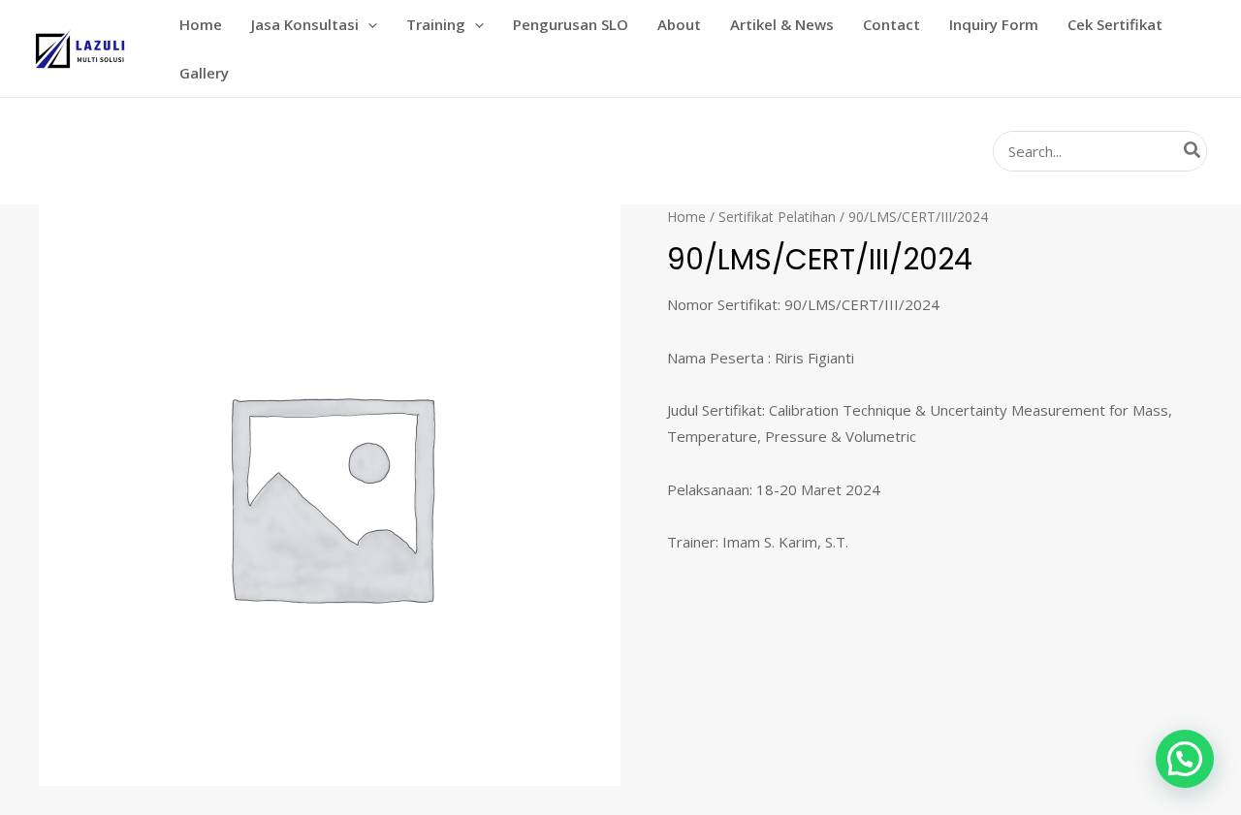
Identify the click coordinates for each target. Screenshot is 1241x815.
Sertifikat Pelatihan (777, 216)
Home (686, 216)
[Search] (1193, 151)
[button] (368, 24)
